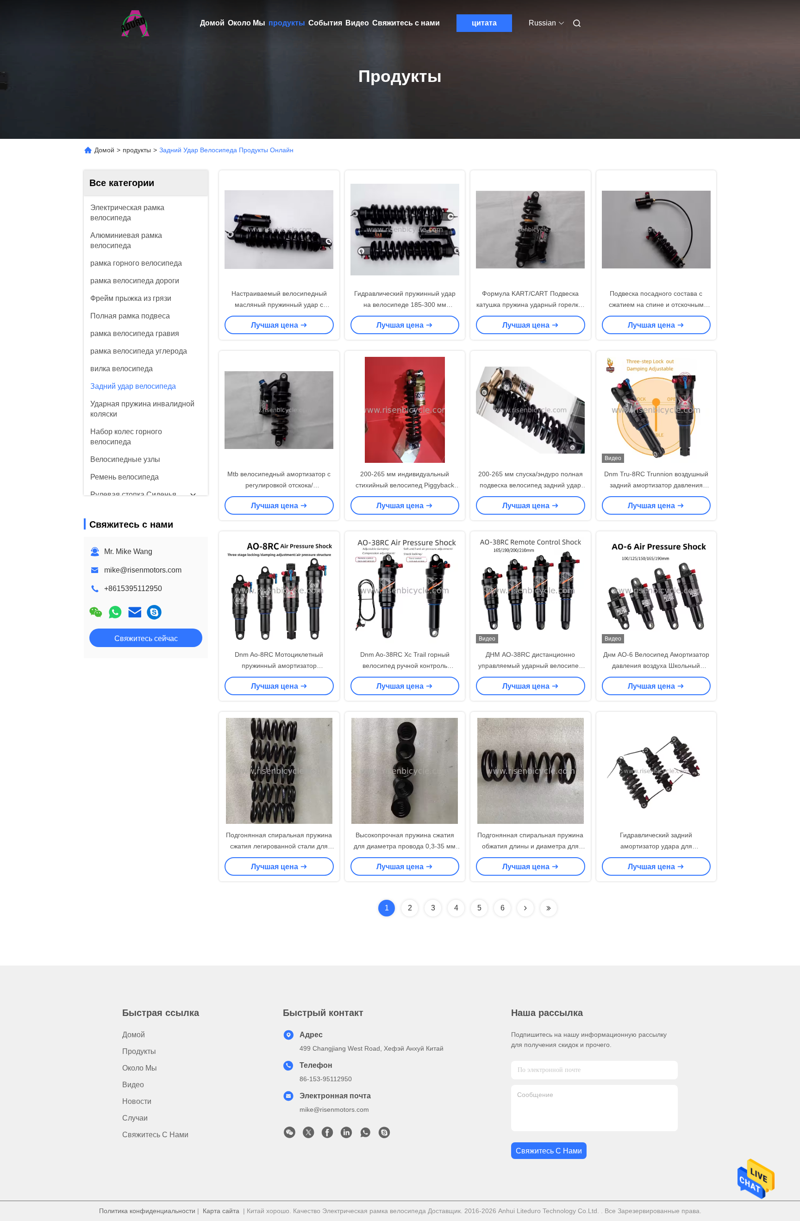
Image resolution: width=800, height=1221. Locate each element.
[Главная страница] (135, 23)
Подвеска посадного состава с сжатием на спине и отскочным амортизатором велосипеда (656, 304)
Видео (357, 23)
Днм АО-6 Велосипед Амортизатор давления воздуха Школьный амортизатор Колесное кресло (656, 665)
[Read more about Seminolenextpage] (525, 908)
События (325, 23)
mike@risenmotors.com (142, 570)
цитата (484, 23)
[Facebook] (327, 1135)
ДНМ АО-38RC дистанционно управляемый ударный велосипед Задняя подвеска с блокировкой (530, 665)
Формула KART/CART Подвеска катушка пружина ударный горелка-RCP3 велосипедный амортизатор (530, 304)
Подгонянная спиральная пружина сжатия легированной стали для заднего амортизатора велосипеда (279, 846)
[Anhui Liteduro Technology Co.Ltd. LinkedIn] (346, 1135)
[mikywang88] (154, 612)
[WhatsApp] (115, 612)
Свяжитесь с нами (406, 23)
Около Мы (246, 23)
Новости (136, 1101)
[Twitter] (308, 1135)
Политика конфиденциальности (147, 1211)
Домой (212, 23)
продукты (287, 23)
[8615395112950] (365, 1135)
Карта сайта (221, 1211)
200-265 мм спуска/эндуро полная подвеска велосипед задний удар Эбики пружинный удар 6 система (530, 485)
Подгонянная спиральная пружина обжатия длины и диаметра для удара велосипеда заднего (530, 846)
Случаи (135, 1118)
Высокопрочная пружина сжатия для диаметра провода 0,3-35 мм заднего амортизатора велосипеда (405, 846)
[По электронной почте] (134, 612)
